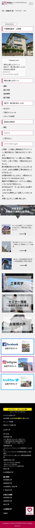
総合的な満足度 (9, 69)
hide (17, 60)
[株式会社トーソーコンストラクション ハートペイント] (17, 3)
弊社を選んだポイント (11, 65)
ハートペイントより (10, 74)
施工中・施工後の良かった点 (14, 67)
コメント (6, 72)
